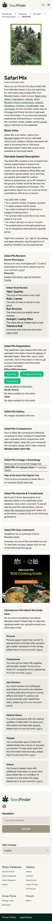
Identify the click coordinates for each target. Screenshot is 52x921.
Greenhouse (31, 880)
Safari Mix (26, 16)
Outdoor (29, 876)
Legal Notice (25, 917)
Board (28, 900)
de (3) (28, 547)
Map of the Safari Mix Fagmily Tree (21, 475)
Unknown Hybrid (27, 467)
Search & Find (8, 871)
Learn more (12, 332)
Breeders (37, 14)
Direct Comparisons (23, 102)
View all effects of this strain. (18, 386)
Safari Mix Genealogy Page (17, 510)
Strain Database (9, 876)
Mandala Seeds (9, 16)
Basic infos (40, 96)
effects (39, 353)
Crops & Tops (32, 884)
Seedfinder (7, 14)
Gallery (7, 99)
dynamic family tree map (20, 482)
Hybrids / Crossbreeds (27, 105)
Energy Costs (8, 900)
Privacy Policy (9, 917)
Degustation (18, 99)
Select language (9, 845)
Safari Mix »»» (12, 467)
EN (43, 5)
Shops (5, 884)
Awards (29, 99)
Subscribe (26, 829)
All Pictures (31, 889)
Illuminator (6, 905)
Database (22, 14)
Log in (21, 270)
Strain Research (9, 880)
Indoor (29, 871)
